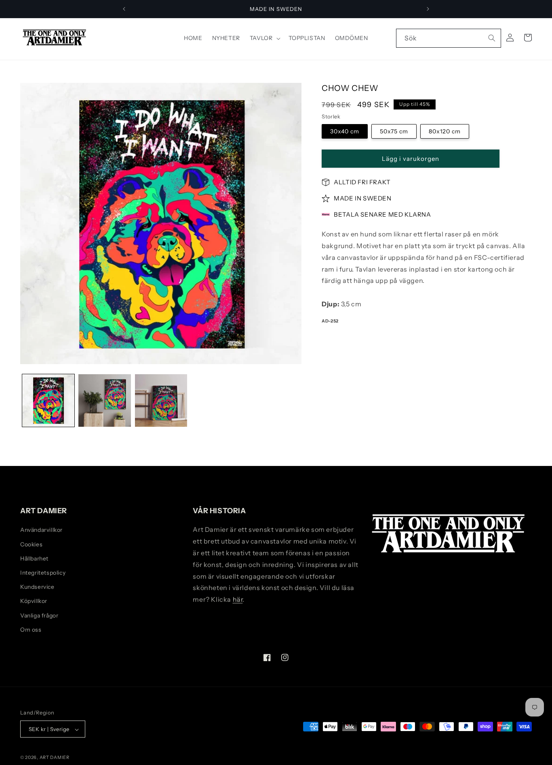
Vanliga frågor (39, 615)
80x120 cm (445, 131)
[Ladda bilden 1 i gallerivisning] (48, 400)
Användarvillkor (41, 529)
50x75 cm (394, 131)
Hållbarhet (34, 558)
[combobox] (448, 38)
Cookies (31, 544)
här (238, 599)
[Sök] (492, 38)
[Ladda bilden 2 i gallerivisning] (104, 400)
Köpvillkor (33, 601)
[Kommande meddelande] (428, 9)
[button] (264, 38)
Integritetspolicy (42, 572)
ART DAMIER (55, 758)
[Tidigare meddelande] (124, 9)
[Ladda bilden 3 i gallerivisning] (161, 400)
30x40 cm (344, 131)
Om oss (31, 629)
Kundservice (37, 586)
